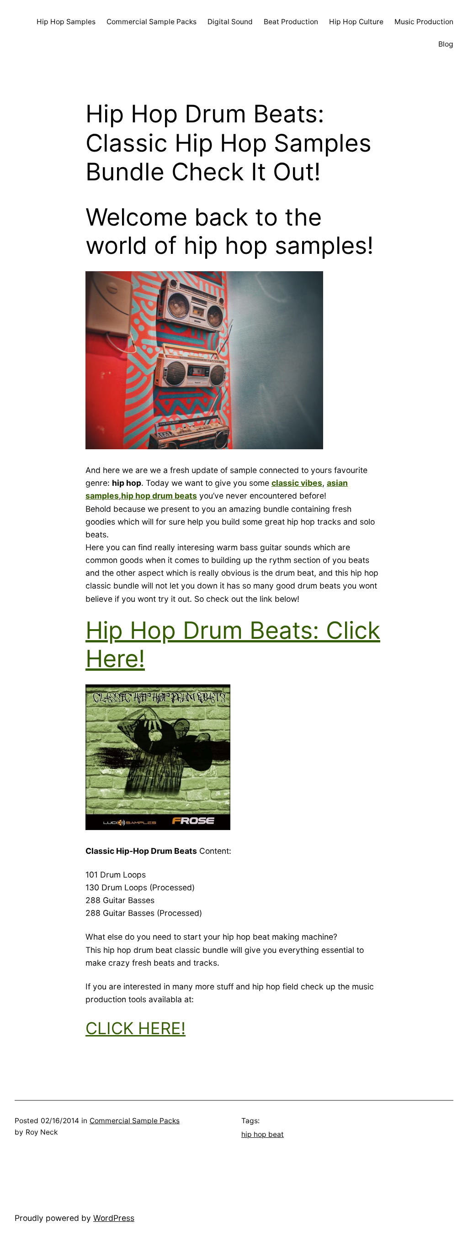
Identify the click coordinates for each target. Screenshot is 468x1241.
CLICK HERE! (135, 1028)
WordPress (113, 1218)
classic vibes (296, 483)
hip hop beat (262, 1134)
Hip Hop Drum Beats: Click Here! (232, 644)
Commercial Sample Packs (135, 1120)
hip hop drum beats (159, 495)
